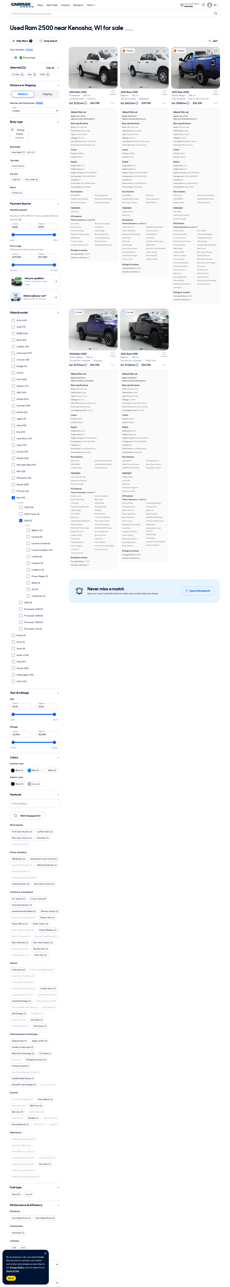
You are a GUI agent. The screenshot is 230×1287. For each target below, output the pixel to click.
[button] (17, 74)
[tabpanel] (35, 107)
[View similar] (106, 51)
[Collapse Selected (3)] (58, 68)
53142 (39, 103)
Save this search (200, 591)
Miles (14, 107)
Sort (215, 41)
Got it (11, 1278)
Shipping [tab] (47, 94)
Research (78, 5)
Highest (41, 224)
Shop (40, 5)
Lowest (15, 224)
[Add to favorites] (113, 51)
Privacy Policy (17, 1267)
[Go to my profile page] (213, 5)
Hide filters (23, 41)
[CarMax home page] (22, 5)
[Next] (113, 68)
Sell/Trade (52, 5)
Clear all (50, 67)
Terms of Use (12, 1271)
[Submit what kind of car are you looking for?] (215, 13)
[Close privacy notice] (45, 1253)
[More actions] (113, 103)
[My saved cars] (203, 5)
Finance (65, 5)
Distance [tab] (23, 94)
